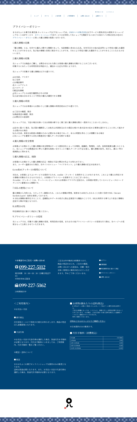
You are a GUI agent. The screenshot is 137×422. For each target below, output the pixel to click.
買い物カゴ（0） (99, 12)
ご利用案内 (71, 16)
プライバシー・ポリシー (23, 37)
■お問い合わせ (104, 277)
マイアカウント (110, 12)
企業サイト (99, 16)
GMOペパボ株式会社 (78, 32)
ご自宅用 (58, 16)
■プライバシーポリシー (107, 273)
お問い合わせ (85, 16)
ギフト (47, 16)
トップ (36, 16)
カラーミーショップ (43, 35)
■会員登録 (103, 264)
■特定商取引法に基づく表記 (108, 268)
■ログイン (102, 260)
